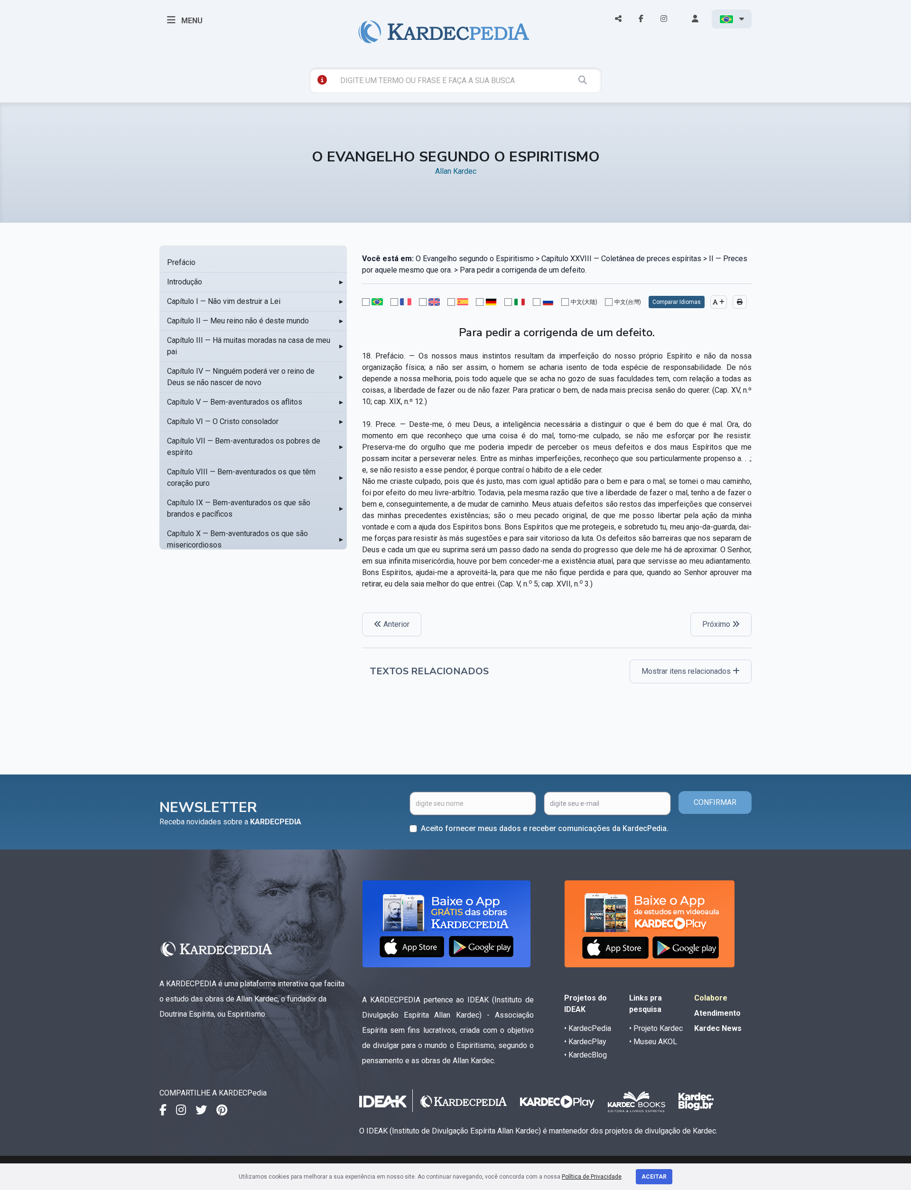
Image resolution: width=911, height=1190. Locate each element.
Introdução (184, 281)
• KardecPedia (587, 1028)
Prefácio (181, 262)
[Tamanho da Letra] (718, 302)
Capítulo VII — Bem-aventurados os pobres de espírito (243, 446)
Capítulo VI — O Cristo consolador (223, 421)
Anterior (395, 624)
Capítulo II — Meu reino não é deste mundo (238, 320)
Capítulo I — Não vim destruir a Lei (223, 301)
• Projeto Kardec (656, 1028)
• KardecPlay (585, 1041)
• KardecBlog (585, 1054)
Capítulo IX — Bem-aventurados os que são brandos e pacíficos (238, 508)
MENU (191, 20)
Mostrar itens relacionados (687, 671)
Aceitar (654, 1176)
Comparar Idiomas (676, 302)
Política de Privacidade (592, 1176)
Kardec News (718, 1028)
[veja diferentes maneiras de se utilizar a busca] (322, 79)
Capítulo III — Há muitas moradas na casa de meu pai (248, 346)
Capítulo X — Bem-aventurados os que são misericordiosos (237, 539)
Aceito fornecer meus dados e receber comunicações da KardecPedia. (545, 828)
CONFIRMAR (715, 802)
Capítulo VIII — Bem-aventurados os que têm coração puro (241, 477)
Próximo (717, 624)
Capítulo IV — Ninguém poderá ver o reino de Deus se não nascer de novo (241, 377)
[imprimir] (740, 302)
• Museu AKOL (653, 1041)
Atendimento (717, 1013)
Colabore (710, 997)
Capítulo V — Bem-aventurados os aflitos (234, 401)
